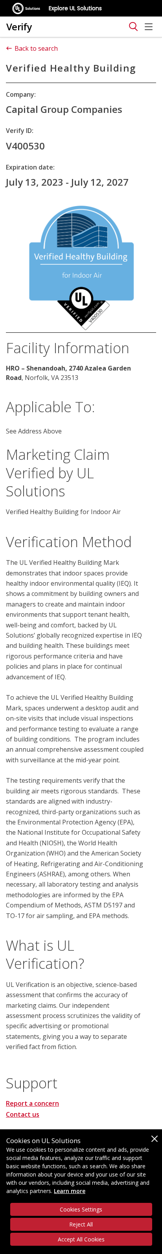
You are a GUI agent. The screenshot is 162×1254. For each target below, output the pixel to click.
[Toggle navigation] (133, 27)
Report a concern (32, 1103)
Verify (19, 26)
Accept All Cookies (81, 1239)
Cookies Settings (81, 1209)
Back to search (36, 48)
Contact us (22, 1114)
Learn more (69, 1191)
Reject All (81, 1224)
